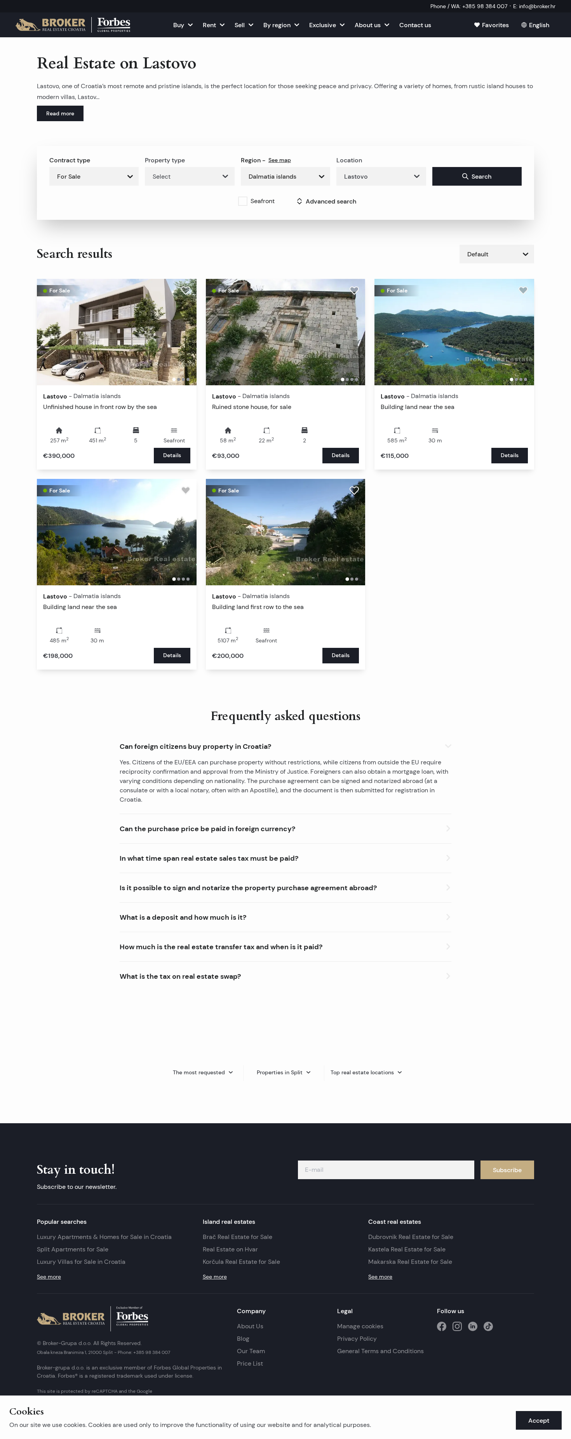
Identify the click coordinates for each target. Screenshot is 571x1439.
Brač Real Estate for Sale (237, 1237)
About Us (250, 1326)
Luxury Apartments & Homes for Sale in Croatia (104, 1237)
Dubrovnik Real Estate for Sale (410, 1237)
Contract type (69, 160)
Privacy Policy (357, 1338)
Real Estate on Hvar (230, 1249)
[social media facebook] (441, 1326)
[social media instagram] (457, 1326)
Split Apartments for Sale (72, 1249)
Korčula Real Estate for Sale (241, 1261)
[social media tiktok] (488, 1326)
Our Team (251, 1351)
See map (279, 160)
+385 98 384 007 (151, 1352)
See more (49, 1276)
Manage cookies (360, 1326)
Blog (243, 1338)
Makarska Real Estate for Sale (410, 1261)
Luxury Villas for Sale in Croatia (81, 1261)
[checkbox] (242, 201)
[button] (285, 745)
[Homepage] (73, 25)
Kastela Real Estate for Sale (407, 1249)
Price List (250, 1363)
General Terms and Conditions (380, 1351)
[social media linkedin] (472, 1326)
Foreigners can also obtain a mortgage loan (371, 771)
